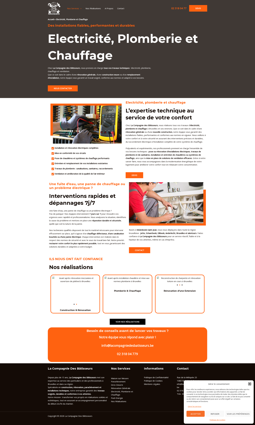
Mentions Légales (152, 384)
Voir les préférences (238, 413)
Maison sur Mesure (120, 378)
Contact (120, 8)
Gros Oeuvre (117, 385)
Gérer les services (194, 406)
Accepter (196, 413)
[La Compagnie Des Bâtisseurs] (54, 8)
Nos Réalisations (93, 8)
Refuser (215, 413)
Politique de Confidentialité (156, 377)
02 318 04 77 (178, 8)
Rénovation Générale (120, 388)
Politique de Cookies (217, 420)
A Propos (109, 8)
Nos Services (73, 8)
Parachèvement (118, 381)
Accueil (51, 19)
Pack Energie (117, 398)
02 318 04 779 (127, 354)
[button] (249, 384)
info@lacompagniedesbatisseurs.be (127, 345)
